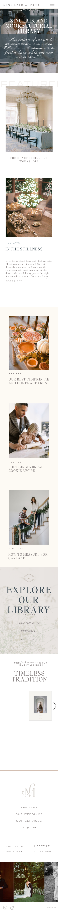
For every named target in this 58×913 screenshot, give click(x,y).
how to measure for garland (28, 556)
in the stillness (24, 249)
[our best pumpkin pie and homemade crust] (29, 343)
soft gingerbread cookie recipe (26, 469)
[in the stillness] (29, 207)
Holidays (12, 243)
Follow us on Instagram (24, 48)
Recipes (15, 462)
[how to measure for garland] (29, 517)
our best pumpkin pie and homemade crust (29, 381)
